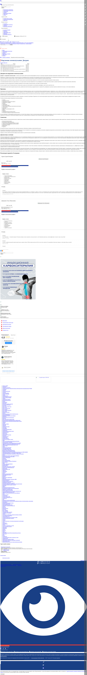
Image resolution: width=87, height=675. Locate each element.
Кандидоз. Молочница (6, 457)
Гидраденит (4, 427)
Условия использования (17, 564)
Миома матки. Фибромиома (7, 477)
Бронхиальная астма (5, 412)
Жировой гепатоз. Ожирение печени (8, 451)
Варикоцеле (4, 416)
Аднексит (4, 390)
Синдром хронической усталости (8, 518)
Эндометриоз (4, 536)
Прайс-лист (5, 20)
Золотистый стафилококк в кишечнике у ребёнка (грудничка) (13, 453)
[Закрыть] (4, 1)
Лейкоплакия (4, 471)
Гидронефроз (4, 428)
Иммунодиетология (6, 328)
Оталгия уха (4, 498)
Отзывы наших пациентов (8, 24)
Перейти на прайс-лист (14, 166)
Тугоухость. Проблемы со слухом (8, 525)
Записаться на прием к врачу (15, 165)
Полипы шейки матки (6, 503)
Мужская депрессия (5, 480)
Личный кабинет (28, 43)
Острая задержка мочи (6, 496)
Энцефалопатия (5, 538)
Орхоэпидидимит (5, 494)
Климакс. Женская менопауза (7, 463)
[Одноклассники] (2, 250)
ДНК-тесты (4, 54)
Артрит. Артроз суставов (6, 397)
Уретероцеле (4, 528)
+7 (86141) (44, 563)
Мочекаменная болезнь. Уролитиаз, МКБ (9, 479)
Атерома (3, 398)
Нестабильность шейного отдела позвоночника (10, 488)
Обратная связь (3, 566)
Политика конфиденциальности (5, 564)
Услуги (4, 15)
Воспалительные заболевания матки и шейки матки (11, 420)
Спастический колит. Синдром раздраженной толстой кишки (13, 521)
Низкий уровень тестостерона (7, 490)
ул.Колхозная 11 (10, 36)
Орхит (3, 493)
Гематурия (4, 424)
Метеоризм (4, 475)
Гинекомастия (4, 430)
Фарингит (4, 530)
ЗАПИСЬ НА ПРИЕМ (4, 306)
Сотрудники (5, 31)
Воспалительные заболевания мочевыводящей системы (12, 421)
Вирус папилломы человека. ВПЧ (8, 419)
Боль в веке (4, 405)
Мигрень (3, 476)
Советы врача (10, 43)
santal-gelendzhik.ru (3, 656)
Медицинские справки (7, 13)
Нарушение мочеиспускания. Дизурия (9, 484)
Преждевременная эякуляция (7, 504)
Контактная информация (7, 26)
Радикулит (4, 509)
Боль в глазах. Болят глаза (6, 406)
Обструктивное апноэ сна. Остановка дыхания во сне (11, 491)
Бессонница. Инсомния (6, 404)
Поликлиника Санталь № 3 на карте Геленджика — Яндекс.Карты (8, 372)
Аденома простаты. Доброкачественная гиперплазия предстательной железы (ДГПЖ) (17, 388)
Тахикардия (4, 522)
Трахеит (3, 524)
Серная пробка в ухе (5, 516)
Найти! (3, 7)
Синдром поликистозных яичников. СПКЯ (9, 517)
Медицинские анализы (7, 324)
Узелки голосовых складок (7, 526)
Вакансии (5, 30)
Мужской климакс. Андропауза (7, 481)
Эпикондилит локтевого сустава (8, 539)
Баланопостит (4, 402)
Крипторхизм (4, 468)
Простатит (4, 507)
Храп (3, 534)
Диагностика (5, 11)
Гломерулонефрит (5, 436)
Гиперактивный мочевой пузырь (8, 431)
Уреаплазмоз (4, 527)
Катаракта (4, 458)
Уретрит (3, 529)
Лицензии (5, 25)
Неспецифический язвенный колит (8, 487)
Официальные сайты (7, 32)
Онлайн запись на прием (7, 18)
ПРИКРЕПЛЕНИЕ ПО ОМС (5, 313)
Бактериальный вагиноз (6, 400)
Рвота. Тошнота (5, 510)
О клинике (5, 23)
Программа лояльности (7, 34)
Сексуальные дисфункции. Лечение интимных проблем (12, 514)
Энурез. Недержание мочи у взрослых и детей (10, 537)
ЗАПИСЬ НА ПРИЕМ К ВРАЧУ (6, 42)
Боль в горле (4, 407)
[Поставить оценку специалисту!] (3, 161)
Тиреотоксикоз (5, 523)
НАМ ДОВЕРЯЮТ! (30, 42)
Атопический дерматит (6, 399)
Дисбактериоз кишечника (6, 447)
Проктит (3, 506)
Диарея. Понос (5, 445)
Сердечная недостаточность (7, 515)
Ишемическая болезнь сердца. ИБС (8, 456)
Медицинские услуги (4, 43)
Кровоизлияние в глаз (6, 469)
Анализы (5, 12)
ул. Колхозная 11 (9, 39)
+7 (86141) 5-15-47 (6, 550)
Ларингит (4, 470)
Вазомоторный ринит (6, 414)
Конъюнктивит (5, 465)
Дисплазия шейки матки (6, 448)
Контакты (14, 43)
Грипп (3, 440)
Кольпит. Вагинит (5, 464)
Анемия (3, 394)
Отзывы (17, 43)
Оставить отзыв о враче (24, 165)
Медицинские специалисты (8, 9)
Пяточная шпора (5, 508)
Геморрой (4, 425)
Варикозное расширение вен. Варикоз (8, 415)
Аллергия (4, 392)
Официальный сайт (29, 36)
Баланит (3, 401)
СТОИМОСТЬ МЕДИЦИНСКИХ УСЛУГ (19, 42)
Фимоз (3, 531)
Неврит (3, 486)
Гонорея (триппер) (5, 438)
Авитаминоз (4, 386)
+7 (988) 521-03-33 (6, 549)
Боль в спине (4, 411)
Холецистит (4, 533)
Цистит (3, 535)
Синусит (3, 519)
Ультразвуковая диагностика (8, 10)
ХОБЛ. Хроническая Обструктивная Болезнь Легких (11, 532)
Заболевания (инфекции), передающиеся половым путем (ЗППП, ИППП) (15, 452)
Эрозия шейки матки (6, 541)
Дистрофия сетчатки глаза (6, 449)
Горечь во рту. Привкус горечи (7, 439)
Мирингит (4, 478)
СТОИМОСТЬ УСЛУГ (4, 309)
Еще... (24, 43)
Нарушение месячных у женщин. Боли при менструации (12, 483)
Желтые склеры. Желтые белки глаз (8, 450)
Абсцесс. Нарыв (5, 385)
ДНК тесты (5, 14)
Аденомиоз (4, 389)
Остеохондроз (4, 495)
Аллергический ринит (6, 391)
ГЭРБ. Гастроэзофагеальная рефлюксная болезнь (10, 441)
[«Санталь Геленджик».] (0, 57)
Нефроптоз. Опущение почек (7, 489)
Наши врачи (5, 320)
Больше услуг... (6, 330)
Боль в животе (4, 409)
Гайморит (4, 422)
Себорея (3, 513)
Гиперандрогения (5, 432)
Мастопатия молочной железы (7, 473)
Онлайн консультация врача (8, 19)
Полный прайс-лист (3, 62)
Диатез (3, 446)
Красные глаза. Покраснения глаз (8, 467)
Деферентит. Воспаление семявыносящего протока (11, 443)
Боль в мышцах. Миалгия (6, 410)
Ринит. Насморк (5, 511)
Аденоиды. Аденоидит (6, 387)
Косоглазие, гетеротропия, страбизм (8, 466)
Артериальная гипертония (6, 396)
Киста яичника (5, 462)
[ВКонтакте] (1, 250)
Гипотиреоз (4, 435)
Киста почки (4, 459)
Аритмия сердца (5, 395)
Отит (3, 499)
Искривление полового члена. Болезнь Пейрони (10, 455)
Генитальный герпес (5, 426)
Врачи (3, 50)
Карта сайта (20, 565)
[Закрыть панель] (0, 4)
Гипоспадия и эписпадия (6, 434)
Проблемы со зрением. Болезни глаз (8, 505)
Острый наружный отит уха (7, 497)
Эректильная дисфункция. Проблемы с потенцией (11, 540)
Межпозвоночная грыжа (6, 474)
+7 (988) (44, 561)
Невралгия (4, 485)
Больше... (4, 55)
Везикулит (4, 418)
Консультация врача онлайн (6, 165)
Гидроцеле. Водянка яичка (7, 429)
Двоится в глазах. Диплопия (7, 442)
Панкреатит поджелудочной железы (8, 500)
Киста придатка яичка (6, 460)
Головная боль (4, 437)
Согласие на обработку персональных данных (8, 565)
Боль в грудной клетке (6, 408)
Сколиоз (3, 520)
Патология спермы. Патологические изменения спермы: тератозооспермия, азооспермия (17, 501)
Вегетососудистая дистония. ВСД (8, 417)
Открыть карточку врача (5, 166)
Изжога (3, 454)
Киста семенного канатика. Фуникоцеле (9, 461)
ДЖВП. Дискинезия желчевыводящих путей (10, 444)
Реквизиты (5, 33)
